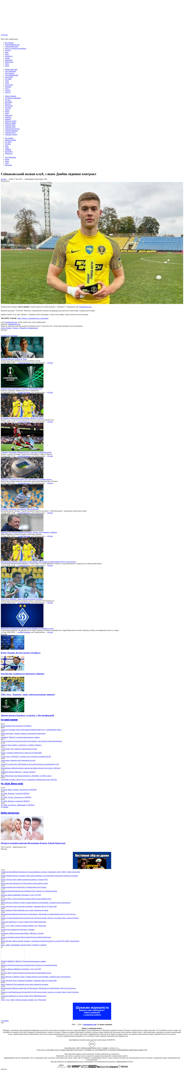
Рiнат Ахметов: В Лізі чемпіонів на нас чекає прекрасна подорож (24, 910)
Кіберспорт (9, 62)
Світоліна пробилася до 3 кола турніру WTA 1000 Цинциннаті (23, 922)
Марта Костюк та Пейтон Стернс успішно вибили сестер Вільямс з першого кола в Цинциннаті (35, 902)
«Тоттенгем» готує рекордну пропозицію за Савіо (19, 749)
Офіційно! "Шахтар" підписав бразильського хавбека (20, 737)
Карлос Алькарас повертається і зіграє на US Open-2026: (21, 753)
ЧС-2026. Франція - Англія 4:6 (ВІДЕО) (15, 793)
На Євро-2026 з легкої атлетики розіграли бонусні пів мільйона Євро (26, 899)
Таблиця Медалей (11, 46)
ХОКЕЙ (8, 150)
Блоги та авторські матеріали (15, 48)
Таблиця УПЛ (10, 125)
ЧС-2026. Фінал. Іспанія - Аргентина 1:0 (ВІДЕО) (19, 790)
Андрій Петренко (24, 363)
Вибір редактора (10, 812)
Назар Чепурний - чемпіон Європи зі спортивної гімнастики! (23, 733)
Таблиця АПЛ (10, 127)
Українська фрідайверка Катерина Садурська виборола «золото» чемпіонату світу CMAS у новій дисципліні (40, 872)
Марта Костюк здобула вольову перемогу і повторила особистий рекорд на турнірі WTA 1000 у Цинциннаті (40, 941)
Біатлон (8, 104)
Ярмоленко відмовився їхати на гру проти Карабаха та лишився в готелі (27, 628)
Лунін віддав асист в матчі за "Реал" (14, 359)
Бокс (7, 52)
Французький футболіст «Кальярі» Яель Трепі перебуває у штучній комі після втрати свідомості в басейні (39, 876)
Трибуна (8, 117)
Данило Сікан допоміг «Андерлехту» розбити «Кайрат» (21, 745)
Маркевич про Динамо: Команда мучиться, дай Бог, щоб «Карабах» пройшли (29, 532)
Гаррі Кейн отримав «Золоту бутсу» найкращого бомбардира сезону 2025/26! (29, 779)
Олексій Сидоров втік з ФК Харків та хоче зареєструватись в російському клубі (30, 764)
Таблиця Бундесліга (12, 129)
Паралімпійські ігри (12, 44)
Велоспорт (9, 106)
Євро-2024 (9, 77)
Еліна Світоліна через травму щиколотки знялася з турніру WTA (24, 879)
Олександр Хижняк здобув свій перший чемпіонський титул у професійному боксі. (31, 730)
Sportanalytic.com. (85, 307)
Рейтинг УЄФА (11, 121)
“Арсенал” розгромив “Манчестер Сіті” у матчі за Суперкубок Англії (26, 452)
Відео (7, 66)
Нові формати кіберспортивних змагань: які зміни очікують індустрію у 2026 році (30, 768)
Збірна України (10, 96)
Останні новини (9, 719)
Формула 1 (9, 56)
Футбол (8, 50)
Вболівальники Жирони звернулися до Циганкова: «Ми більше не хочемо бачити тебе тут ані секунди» (38, 562)
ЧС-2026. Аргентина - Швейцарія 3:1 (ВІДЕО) (17, 805)
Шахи (7, 111)
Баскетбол (8, 60)
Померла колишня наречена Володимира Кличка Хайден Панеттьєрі (33, 843)
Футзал (7, 100)
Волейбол (8, 102)
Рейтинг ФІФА (10, 123)
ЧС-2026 (8, 79)
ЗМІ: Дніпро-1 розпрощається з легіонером (32, 318)
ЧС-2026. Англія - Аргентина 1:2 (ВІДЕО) (16, 797)
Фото (7, 64)
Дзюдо (7, 109)
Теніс (7, 54)
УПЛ (7, 81)
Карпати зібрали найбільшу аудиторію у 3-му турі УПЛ (21, 895)
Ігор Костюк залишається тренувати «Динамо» (23, 674)
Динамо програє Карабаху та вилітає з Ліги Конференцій (21, 388)
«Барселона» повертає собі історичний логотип (18, 760)
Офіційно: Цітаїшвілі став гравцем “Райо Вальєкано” (20, 509)
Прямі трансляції (11, 69)
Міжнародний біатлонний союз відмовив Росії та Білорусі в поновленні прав (29, 891)
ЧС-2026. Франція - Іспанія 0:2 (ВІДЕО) (15, 801)
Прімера (8, 87)
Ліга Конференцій (11, 75)
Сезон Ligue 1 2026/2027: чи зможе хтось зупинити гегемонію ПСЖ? (26, 756)
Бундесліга (9, 85)
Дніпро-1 (15, 328)
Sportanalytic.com (11, 322)
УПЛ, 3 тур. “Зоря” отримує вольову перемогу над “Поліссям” (23, 926)
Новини (8, 119)
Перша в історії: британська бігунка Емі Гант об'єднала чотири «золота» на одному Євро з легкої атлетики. (40, 918)
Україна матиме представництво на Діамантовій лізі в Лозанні (23, 887)
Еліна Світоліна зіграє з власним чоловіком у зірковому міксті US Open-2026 (29, 906)
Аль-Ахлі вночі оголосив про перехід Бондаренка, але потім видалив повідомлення (31, 741)
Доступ (7, 92)
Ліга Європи (9, 73)
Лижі (7, 113)
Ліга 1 (7, 88)
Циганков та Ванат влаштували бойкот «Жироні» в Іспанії (22, 418)
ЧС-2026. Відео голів (12, 783)
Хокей (7, 58)
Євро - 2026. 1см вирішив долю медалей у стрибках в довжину (24, 945)
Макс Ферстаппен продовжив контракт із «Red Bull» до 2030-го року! (26, 776)
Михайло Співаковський (29, 328)
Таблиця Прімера (11, 131)
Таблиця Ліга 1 (10, 132)
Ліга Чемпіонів (10, 71)
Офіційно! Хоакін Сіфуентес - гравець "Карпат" (18, 772)
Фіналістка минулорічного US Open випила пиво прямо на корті (24, 883)
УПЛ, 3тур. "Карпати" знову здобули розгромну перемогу (22, 599)
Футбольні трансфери (13, 98)
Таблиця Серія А (11, 134)
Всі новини (9, 43)
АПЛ (7, 83)
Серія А (8, 90)
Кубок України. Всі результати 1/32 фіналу (21, 653)
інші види (8, 115)
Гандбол (8, 107)
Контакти (8, 165)
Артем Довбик (6, 328)
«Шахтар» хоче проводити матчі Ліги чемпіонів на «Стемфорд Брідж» (26, 479)
